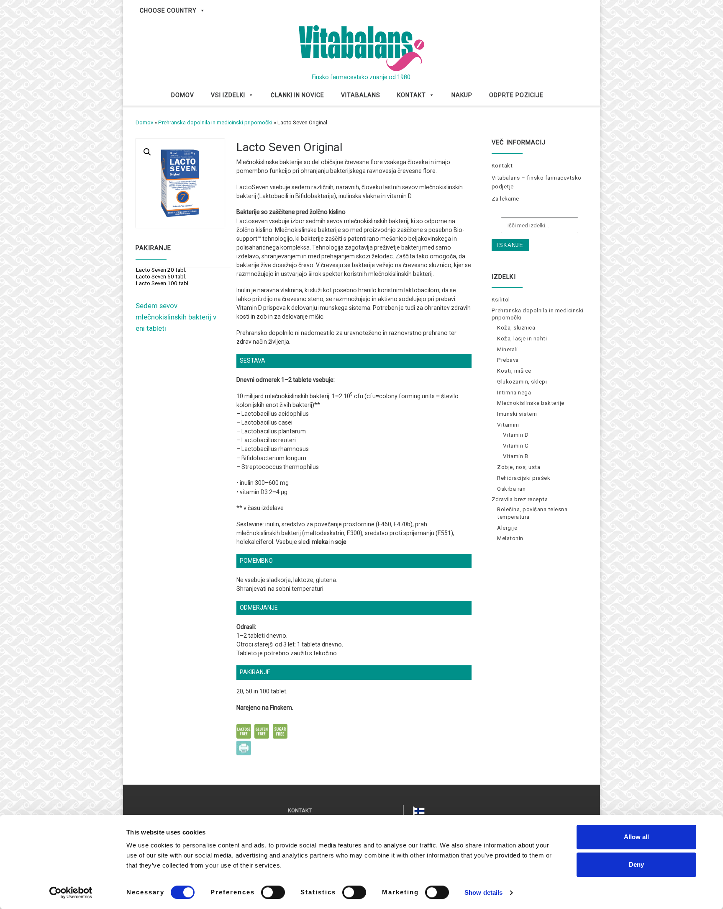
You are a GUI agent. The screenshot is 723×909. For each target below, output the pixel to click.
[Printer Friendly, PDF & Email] (243, 747)
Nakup (461, 95)
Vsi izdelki (228, 95)
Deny (636, 864)
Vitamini (508, 425)
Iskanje (510, 245)
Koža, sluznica (516, 327)
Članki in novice (297, 95)
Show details (483, 892)
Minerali (507, 349)
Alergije (507, 528)
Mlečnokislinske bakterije (530, 403)
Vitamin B (515, 456)
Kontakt (411, 95)
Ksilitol (501, 299)
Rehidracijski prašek (523, 478)
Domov (182, 95)
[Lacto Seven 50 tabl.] (184, 276)
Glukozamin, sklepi (522, 382)
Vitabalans (360, 95)
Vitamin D (516, 435)
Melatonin (510, 538)
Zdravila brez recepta (520, 499)
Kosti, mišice (514, 371)
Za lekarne (505, 199)
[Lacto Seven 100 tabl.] (184, 283)
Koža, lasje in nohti (522, 338)
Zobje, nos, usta (518, 467)
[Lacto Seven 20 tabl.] (184, 270)
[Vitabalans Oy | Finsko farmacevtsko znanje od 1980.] (361, 47)
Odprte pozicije (516, 95)
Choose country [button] (168, 10)
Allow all (636, 836)
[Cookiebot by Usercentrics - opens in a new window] (71, 892)
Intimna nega (514, 392)
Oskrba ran (511, 489)
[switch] (273, 892)
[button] (147, 152)
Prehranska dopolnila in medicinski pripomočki (215, 122)
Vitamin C (516, 446)
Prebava (508, 360)
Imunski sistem (517, 414)
